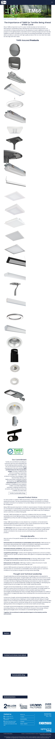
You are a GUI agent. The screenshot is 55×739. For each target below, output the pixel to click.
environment (7, 614)
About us (22, 714)
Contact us (7, 714)
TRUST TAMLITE (23, 723)
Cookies (36, 733)
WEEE (50, 734)
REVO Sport (9, 528)
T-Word (22, 716)
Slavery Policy (42, 734)
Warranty (47, 734)
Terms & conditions (42, 733)
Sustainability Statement (30, 733)
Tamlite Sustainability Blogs (17, 493)
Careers (22, 721)
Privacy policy (48, 733)
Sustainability (23, 719)
